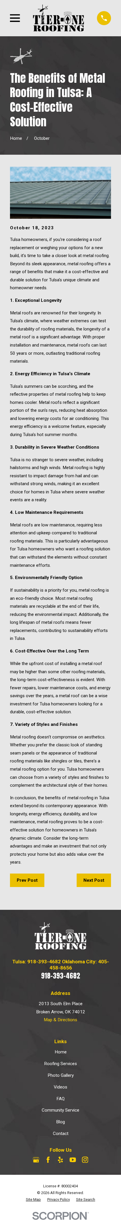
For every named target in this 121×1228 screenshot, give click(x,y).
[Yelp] (60, 1160)
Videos (60, 1087)
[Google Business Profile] (36, 1160)
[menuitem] (33, 1199)
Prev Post (27, 880)
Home (61, 1052)
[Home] (58, 18)
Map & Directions (60, 1019)
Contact (60, 1133)
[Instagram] (85, 1160)
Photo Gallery (61, 1075)
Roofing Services (60, 1063)
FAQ (60, 1098)
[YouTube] (73, 1160)
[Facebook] (48, 1160)
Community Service (60, 1110)
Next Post (93, 880)
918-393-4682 (60, 976)
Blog (60, 1121)
